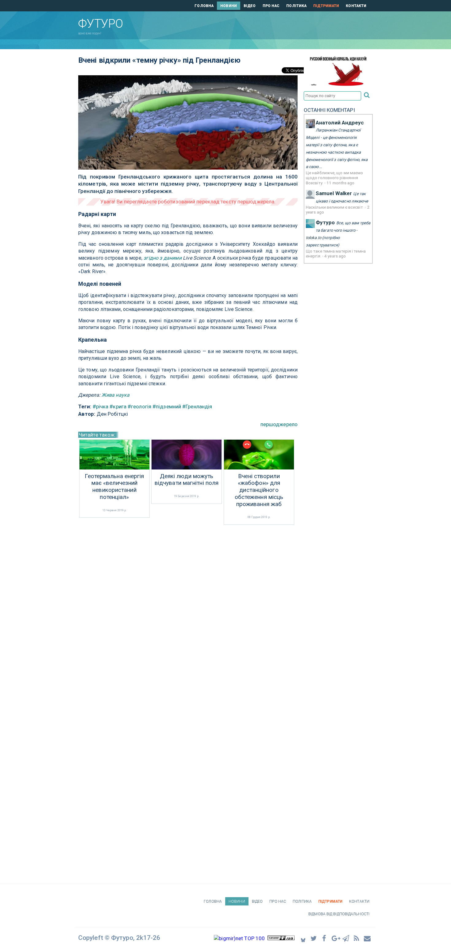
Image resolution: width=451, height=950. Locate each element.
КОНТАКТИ (356, 6)
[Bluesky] (303, 938)
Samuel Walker (334, 193)
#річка (101, 406)
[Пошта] (367, 938)
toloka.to (313, 237)
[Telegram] (346, 938)
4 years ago (335, 255)
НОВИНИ (228, 6)
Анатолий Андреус (340, 123)
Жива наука (115, 395)
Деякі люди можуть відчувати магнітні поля (186, 480)
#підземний (166, 406)
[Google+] (335, 938)
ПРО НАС (271, 6)
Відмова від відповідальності (338, 914)
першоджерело (279, 424)
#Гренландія (197, 406)
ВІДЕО (250, 6)
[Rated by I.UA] (281, 938)
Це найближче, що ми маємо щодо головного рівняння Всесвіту (334, 177)
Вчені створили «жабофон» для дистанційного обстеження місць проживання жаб (259, 490)
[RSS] (357, 938)
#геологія (139, 406)
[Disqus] (188, 608)
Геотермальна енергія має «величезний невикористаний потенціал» (114, 487)
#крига (118, 406)
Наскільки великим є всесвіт (335, 207)
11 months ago (340, 182)
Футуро (325, 222)
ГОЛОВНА (204, 6)
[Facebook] (324, 938)
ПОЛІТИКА (296, 6)
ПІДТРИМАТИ (326, 6)
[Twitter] (314, 938)
